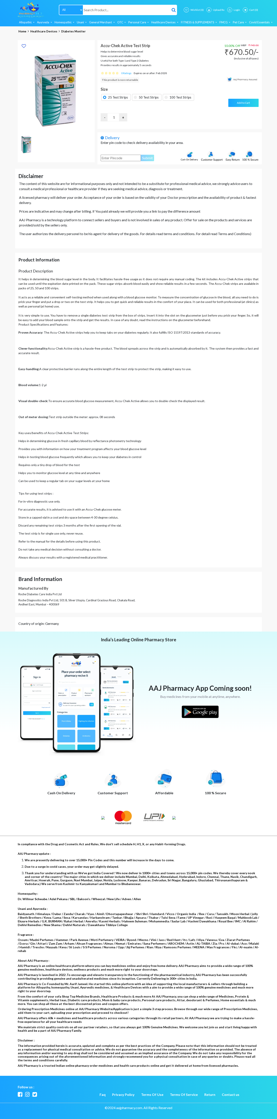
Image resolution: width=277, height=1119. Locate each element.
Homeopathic (63, 22)
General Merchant (101, 22)
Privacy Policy (123, 1094)
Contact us (230, 1094)
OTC (120, 22)
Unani (81, 22)
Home (22, 31)
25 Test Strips (118, 97)
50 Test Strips (149, 97)
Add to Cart (243, 102)
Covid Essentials (259, 22)
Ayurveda (43, 22)
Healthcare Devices (163, 22)
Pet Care (239, 22)
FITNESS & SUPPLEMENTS (198, 22)
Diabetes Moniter (73, 31)
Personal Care (137, 22)
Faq (103, 1094)
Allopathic (25, 22)
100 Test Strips (180, 97)
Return (209, 1094)
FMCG (223, 22)
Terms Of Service (184, 1094)
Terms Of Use (152, 1094)
